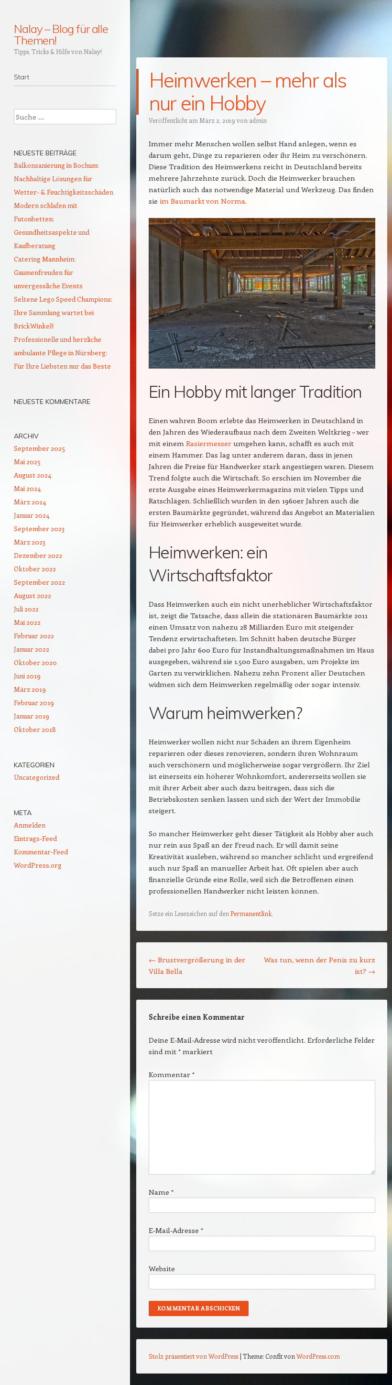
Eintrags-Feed (35, 838)
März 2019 (30, 689)
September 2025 (39, 448)
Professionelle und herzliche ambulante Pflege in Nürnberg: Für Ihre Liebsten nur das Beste (62, 353)
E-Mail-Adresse (176, 1230)
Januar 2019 (31, 715)
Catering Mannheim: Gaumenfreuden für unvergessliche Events (48, 272)
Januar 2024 (31, 515)
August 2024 (32, 475)
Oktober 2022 (35, 568)
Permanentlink (251, 913)
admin (258, 120)
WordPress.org (38, 865)
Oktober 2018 (35, 729)
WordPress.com (318, 1356)
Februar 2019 (34, 702)
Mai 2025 (27, 461)
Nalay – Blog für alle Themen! (61, 34)
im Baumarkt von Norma (202, 201)
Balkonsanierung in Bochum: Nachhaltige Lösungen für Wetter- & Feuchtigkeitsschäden (63, 178)
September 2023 (39, 528)
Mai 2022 (27, 622)
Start (21, 77)
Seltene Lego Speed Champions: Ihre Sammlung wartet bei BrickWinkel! (63, 312)
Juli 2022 (26, 608)
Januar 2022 (31, 649)
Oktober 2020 (35, 662)
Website (162, 1268)
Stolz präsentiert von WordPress (193, 1356)
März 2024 (30, 501)
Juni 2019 (27, 675)
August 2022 (32, 595)
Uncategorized (36, 777)
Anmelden (29, 824)
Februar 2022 (34, 635)
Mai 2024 (27, 488)
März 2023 (29, 541)
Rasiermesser (208, 443)
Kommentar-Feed (41, 851)
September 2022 (39, 582)
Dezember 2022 (38, 555)
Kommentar (172, 1074)
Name (161, 1192)
